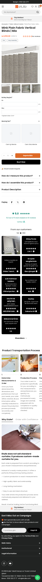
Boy (3, 108)
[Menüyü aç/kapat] (3, 6)
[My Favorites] (32, 6)
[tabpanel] (21, 465)
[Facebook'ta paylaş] (11, 202)
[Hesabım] (36, 6)
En (2, 100)
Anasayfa (5, 24)
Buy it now (21, 162)
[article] (11, 245)
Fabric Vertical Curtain (16, 24)
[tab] (7, 420)
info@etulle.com (24, 578)
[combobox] (21, 12)
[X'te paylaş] (17, 202)
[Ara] (37, 12)
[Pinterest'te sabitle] (24, 202)
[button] (27, 36)
